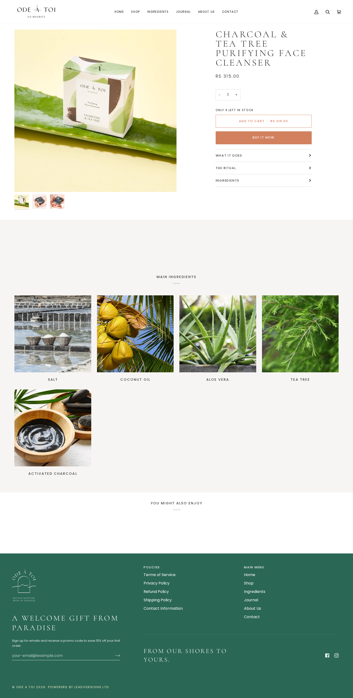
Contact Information (163, 608)
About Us (252, 608)
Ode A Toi (25, 687)
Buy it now (263, 137)
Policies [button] (152, 567)
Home (249, 574)
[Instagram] (336, 655)
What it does (229, 155)
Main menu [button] (254, 567)
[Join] (113, 656)
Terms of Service (160, 574)
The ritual (226, 168)
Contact (252, 617)
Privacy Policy (157, 583)
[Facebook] (327, 655)
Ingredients (228, 180)
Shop (249, 583)
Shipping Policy (158, 600)
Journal (251, 600)
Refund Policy (156, 591)
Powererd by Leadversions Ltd (78, 687)
